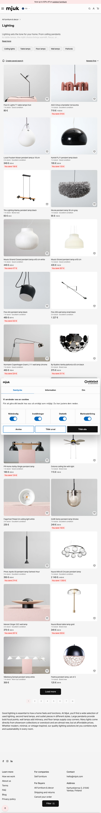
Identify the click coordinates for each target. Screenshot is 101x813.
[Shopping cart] (98, 8)
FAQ (4, 790)
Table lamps (25, 49)
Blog (4, 795)
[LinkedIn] (12, 761)
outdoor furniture (59, 2)
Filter (48, 803)
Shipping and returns (44, 792)
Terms (5, 785)
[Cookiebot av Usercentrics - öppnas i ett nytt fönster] (86, 382)
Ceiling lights (9, 49)
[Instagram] (7, 761)
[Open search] (89, 8)
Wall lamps (55, 49)
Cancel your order (43, 797)
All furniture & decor (10, 19)
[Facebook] (3, 761)
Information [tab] (50, 389)
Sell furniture (40, 776)
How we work (8, 776)
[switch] (38, 419)
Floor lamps (41, 49)
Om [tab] (83, 389)
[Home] (12, 8)
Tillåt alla (82, 429)
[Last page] (72, 701)
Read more (6, 41)
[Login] (94, 8)
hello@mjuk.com (75, 776)
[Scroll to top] (5, 808)
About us (6, 781)
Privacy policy (9, 799)
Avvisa (19, 429)
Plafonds (69, 49)
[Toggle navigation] (2, 8)
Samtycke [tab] (17, 389)
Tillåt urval (50, 429)
